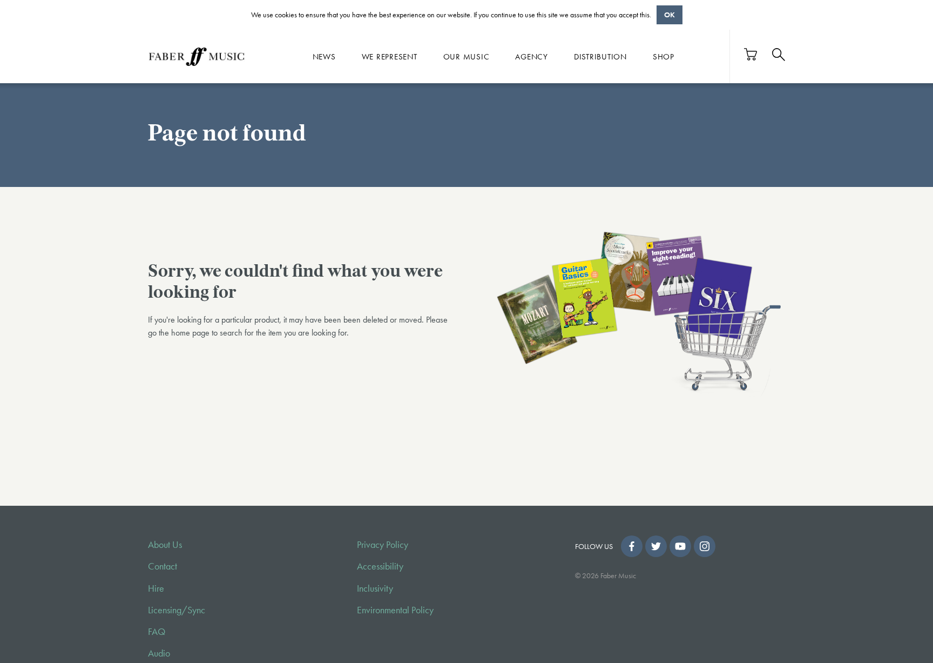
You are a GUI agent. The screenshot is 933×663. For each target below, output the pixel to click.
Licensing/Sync (176, 610)
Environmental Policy (395, 610)
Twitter (656, 546)
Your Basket (751, 54)
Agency (531, 56)
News (324, 56)
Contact (162, 566)
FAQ (156, 632)
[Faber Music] (196, 56)
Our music (466, 56)
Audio (159, 653)
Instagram (704, 546)
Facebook (632, 546)
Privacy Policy (382, 545)
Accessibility (380, 566)
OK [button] (669, 14)
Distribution (600, 56)
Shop (663, 56)
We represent (389, 56)
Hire (156, 588)
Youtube (680, 546)
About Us (165, 545)
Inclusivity (375, 588)
